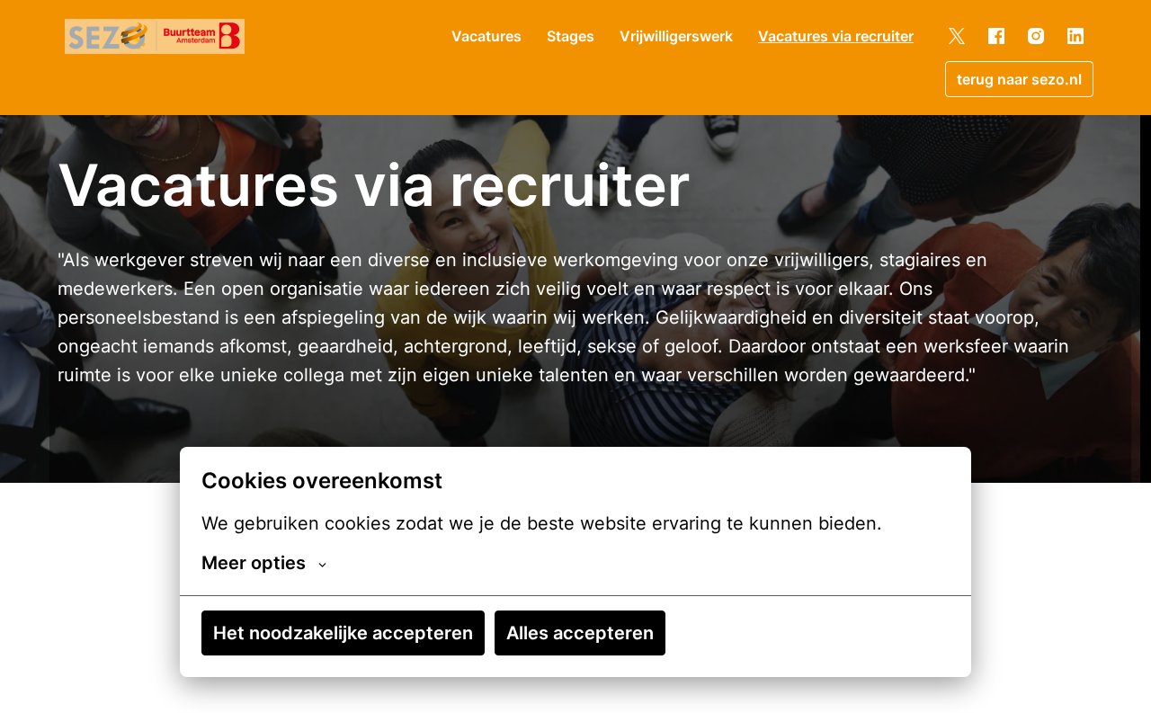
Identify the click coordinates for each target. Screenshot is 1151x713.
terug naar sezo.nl (1019, 79)
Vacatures (486, 36)
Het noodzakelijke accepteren (343, 633)
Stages (570, 36)
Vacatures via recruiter (836, 36)
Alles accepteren (580, 633)
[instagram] (1036, 36)
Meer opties (253, 563)
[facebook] (996, 36)
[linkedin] (1075, 36)
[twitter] (957, 36)
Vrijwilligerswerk (676, 36)
